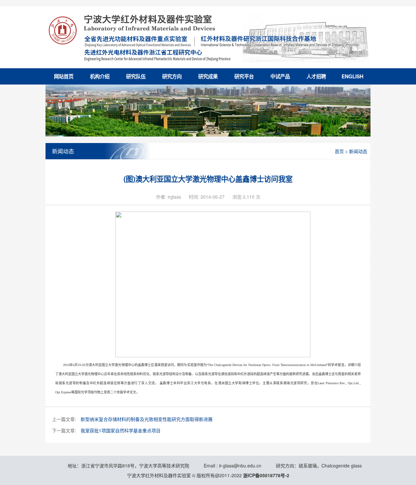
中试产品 (280, 76)
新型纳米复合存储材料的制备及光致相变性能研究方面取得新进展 (147, 419)
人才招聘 (316, 76)
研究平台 (244, 76)
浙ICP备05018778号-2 (266, 475)
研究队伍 (136, 76)
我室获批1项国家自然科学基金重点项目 (121, 430)
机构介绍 (100, 76)
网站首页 (63, 76)
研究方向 (172, 76)
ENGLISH (352, 76)
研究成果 (208, 76)
